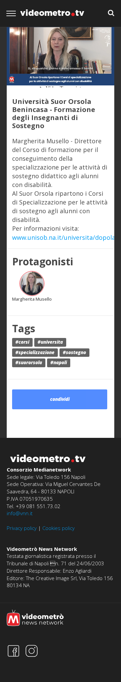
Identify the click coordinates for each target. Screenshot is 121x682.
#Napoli (58, 362)
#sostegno (74, 352)
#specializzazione (34, 352)
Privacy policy (22, 528)
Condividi (60, 399)
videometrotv (52, 12)
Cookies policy (58, 528)
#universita (50, 342)
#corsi (22, 342)
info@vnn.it (20, 513)
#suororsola (28, 362)
